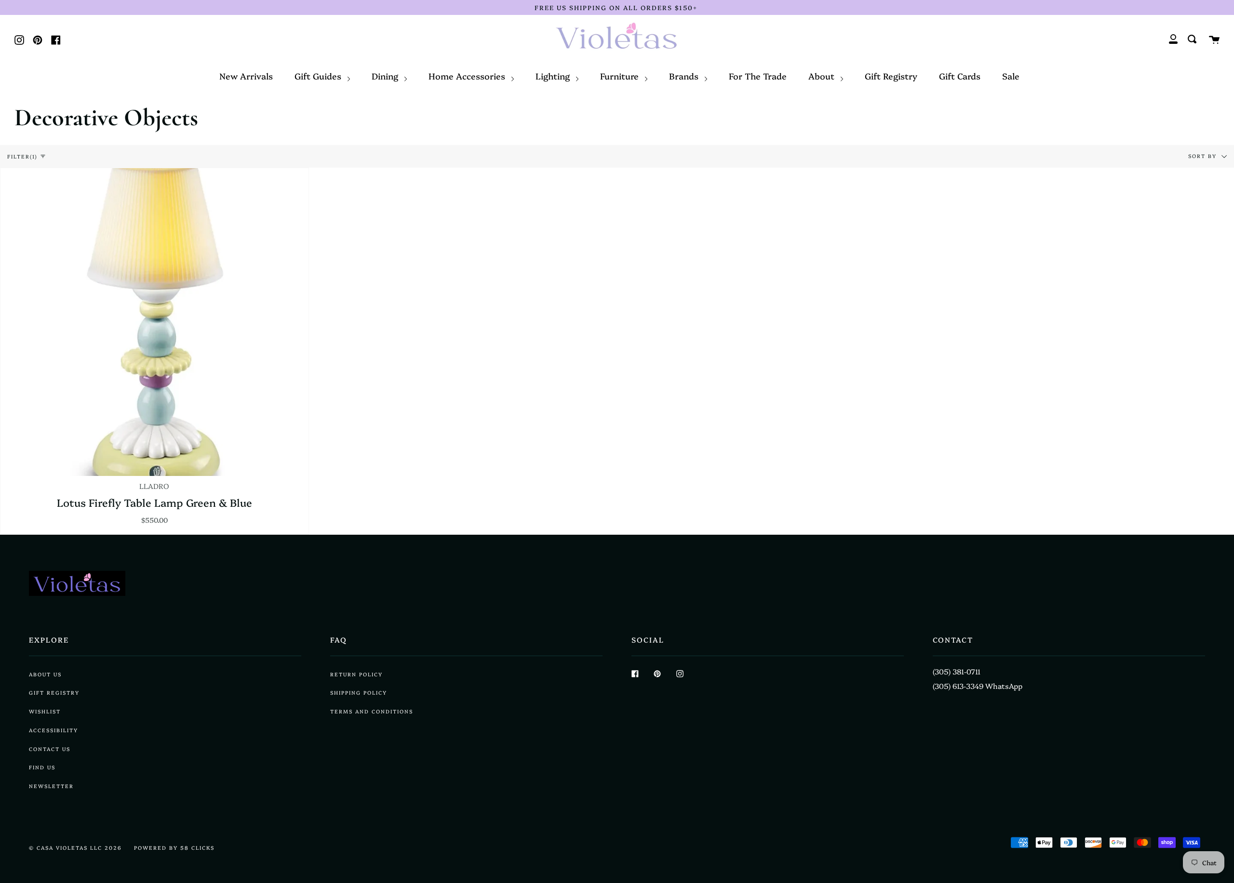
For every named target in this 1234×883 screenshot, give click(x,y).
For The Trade (758, 75)
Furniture (620, 75)
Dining (386, 75)
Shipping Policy (358, 692)
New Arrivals (246, 75)
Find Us (42, 767)
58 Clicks (197, 847)
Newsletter (51, 786)
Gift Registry (891, 75)
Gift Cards (959, 75)
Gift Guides (319, 75)
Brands (685, 75)
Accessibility (53, 730)
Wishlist (45, 711)
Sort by (1203, 155)
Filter (22, 156)
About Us (45, 674)
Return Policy (356, 674)
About (822, 75)
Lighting (554, 75)
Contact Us (49, 748)
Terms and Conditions (371, 711)
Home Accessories (468, 75)
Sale (1010, 75)
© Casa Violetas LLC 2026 (75, 847)
